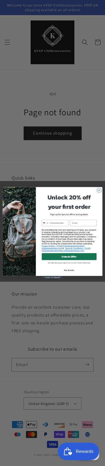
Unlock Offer (69, 256)
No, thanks (69, 270)
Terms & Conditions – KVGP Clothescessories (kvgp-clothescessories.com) (66, 249)
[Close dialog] (99, 190)
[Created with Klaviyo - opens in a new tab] (52, 277)
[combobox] (45, 223)
